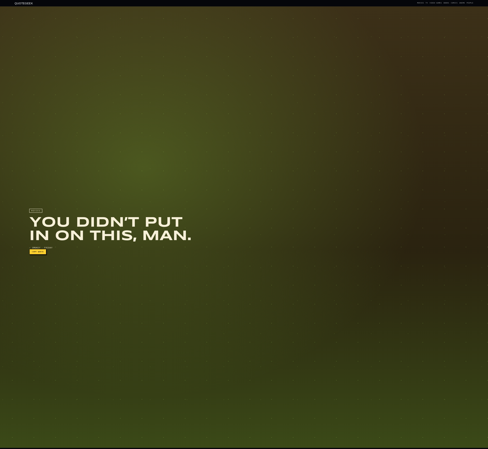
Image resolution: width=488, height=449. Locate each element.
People (470, 3)
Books (446, 3)
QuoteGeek (24, 3)
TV (427, 3)
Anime (462, 3)
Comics (454, 3)
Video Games (436, 3)
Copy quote (38, 252)
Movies (420, 3)
